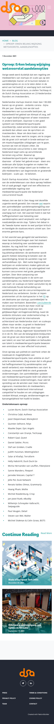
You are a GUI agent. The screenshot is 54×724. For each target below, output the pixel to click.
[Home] (11, 7)
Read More (46, 533)
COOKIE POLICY (35, 698)
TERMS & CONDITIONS (38, 693)
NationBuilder (43, 714)
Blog (15, 40)
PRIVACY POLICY (9, 698)
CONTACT (33, 704)
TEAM (4, 704)
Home (5, 40)
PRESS (4, 693)
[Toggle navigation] (49, 7)
